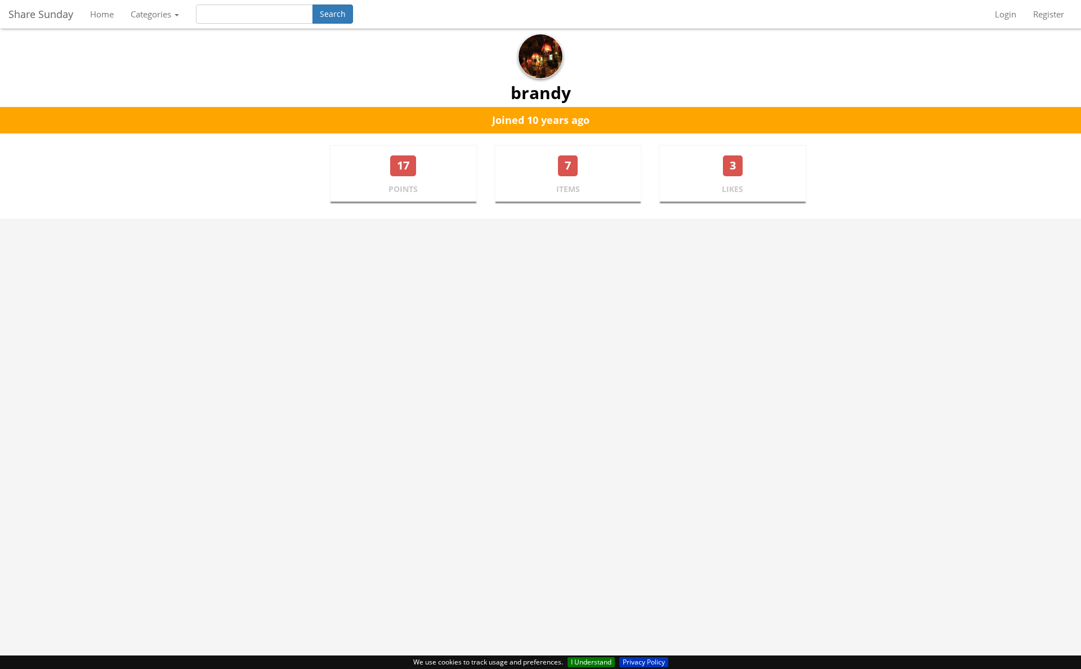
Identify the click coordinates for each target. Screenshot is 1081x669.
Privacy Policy (644, 662)
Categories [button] (152, 14)
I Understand (591, 662)
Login (1005, 14)
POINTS (403, 189)
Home (102, 14)
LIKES (732, 189)
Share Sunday (40, 14)
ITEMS (568, 189)
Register (1048, 14)
